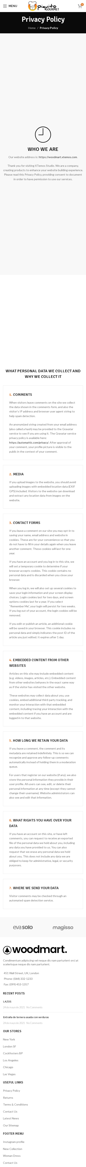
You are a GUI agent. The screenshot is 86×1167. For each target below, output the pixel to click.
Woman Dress (12, 1155)
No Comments (34, 1007)
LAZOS (7, 1001)
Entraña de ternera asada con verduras (26, 1017)
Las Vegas (9, 1074)
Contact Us (10, 1111)
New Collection (12, 1149)
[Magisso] (63, 927)
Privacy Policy (11, 1090)
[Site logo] (43, 5)
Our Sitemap (11, 1125)
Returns (8, 1097)
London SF (9, 1046)
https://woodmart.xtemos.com (58, 157)
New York (9, 1039)
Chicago (8, 1067)
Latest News (11, 1118)
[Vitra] (23, 927)
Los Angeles (10, 1060)
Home (32, 28)
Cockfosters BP (13, 1053)
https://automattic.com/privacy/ (28, 442)
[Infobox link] (43, 136)
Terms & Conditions (15, 1104)
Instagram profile (13, 1141)
